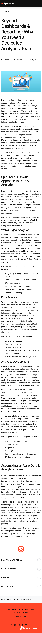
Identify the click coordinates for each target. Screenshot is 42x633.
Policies (17, 613)
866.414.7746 (21, 616)
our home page (21, 100)
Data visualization (11, 354)
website (18, 205)
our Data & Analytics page (12, 116)
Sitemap (25, 613)
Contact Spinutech (9, 528)
